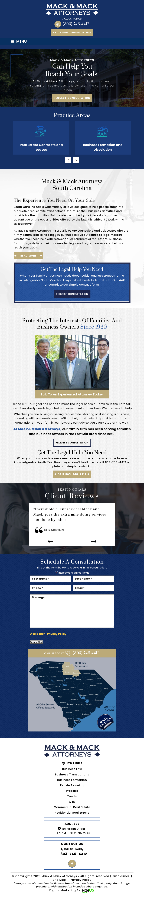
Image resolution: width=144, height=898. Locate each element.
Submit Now (36, 642)
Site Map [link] (59, 880)
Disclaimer (37, 634)
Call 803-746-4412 (72, 474)
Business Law (72, 769)
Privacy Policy (56, 634)
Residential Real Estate (72, 813)
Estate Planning (72, 785)
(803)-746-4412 (76, 24)
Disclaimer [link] (121, 876)
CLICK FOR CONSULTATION (72, 32)
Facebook (72, 864)
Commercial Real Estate (72, 807)
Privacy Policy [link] (80, 880)
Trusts (72, 796)
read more (28, 255)
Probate (72, 791)
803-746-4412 (115, 280)
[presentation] (68, 160)
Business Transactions (72, 774)
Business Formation (72, 780)
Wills (72, 802)
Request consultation (72, 98)
